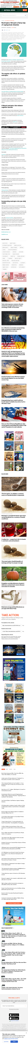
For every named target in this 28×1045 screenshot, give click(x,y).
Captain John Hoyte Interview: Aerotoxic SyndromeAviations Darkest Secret (12, 988)
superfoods (3, 39)
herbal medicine (20, 256)
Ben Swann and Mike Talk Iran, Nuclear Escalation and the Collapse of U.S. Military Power (12, 945)
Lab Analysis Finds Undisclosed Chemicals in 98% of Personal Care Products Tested (13, 859)
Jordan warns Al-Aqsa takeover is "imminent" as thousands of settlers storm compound (12, 779)
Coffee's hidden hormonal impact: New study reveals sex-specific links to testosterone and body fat (13, 828)
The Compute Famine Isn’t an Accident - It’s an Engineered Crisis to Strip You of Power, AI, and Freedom (12, 784)
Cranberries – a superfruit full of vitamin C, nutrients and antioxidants (13, 540)
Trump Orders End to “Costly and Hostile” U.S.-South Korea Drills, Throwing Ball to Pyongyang (12, 822)
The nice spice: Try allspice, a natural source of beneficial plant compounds (12, 494)
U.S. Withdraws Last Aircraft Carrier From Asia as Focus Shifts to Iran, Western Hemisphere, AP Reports (12, 854)
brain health (7, 33)
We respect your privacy (14, 1009)
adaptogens (10, 32)
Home (2, 20)
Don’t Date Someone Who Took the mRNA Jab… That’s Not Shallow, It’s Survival (12, 774)
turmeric (14, 39)
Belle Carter (9, 349)
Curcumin (3, 154)
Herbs (7, 36)
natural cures (22, 36)
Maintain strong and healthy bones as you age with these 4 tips (12, 607)
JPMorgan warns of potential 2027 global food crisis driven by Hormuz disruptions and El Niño (13, 848)
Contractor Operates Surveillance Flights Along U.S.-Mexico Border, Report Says (12, 898)
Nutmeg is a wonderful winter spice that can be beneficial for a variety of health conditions (13, 517)
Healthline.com (4, 234)
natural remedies (9, 217)
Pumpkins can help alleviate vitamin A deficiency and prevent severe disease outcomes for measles (12, 585)
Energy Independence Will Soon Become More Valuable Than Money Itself (13, 963)
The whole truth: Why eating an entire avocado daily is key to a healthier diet (12, 838)
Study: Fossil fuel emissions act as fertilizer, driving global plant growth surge (13, 888)
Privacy (8, 1025)
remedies (14, 38)
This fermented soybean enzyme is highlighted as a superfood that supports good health (13, 869)
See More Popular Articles (14, 903)
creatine (18, 34)
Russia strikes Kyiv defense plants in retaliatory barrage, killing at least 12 (12, 812)
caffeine (18, 33)
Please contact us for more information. (9, 638)
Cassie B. (9, 302)
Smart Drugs (19, 38)
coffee (21, 33)
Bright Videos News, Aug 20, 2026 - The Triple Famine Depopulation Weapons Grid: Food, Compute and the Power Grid (13, 980)
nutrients (22, 37)
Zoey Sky (8, 27)
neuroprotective (12, 37)
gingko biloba (11, 35)
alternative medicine (17, 32)
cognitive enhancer (5, 34)
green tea (15, 121)
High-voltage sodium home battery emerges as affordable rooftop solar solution (12, 884)
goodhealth (16, 35)
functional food (4, 35)
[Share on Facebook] (5, 30)
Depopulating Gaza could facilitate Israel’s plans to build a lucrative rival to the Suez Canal (13, 401)
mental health (16, 36)
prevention (10, 38)
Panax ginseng (4, 38)
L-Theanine (11, 36)
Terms (11, 1025)
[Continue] (25, 1006)
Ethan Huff (9, 422)
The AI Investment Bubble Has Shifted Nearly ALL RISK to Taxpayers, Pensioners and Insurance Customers (13, 971)
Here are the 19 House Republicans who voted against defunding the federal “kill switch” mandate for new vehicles (13, 425)
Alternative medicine (9, 20)
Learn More (6, 1041)
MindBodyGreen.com (6, 232)
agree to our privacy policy (11, 1038)
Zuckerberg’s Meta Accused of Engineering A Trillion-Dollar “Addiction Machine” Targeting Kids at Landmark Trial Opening (13, 795)
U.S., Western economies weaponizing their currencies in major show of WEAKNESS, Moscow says (12, 329)
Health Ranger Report (7, 928)
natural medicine (4, 37)
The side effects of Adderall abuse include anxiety (12, 91)
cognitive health (13, 34)
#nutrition (6, 32)
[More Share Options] (9, 30)
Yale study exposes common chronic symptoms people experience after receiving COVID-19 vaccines (12, 305)
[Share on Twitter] (7, 30)
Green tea (21, 35)
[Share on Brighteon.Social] (2, 30)
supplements (9, 39)
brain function (20, 115)
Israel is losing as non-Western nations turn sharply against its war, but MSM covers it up (13, 378)
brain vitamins (13, 33)
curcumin (22, 34)
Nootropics (18, 37)
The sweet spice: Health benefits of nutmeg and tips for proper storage (12, 562)
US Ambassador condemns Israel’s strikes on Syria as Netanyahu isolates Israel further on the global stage (13, 807)
